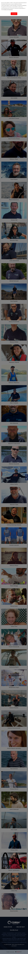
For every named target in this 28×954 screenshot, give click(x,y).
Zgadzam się (14, 13)
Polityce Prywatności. (8, 9)
